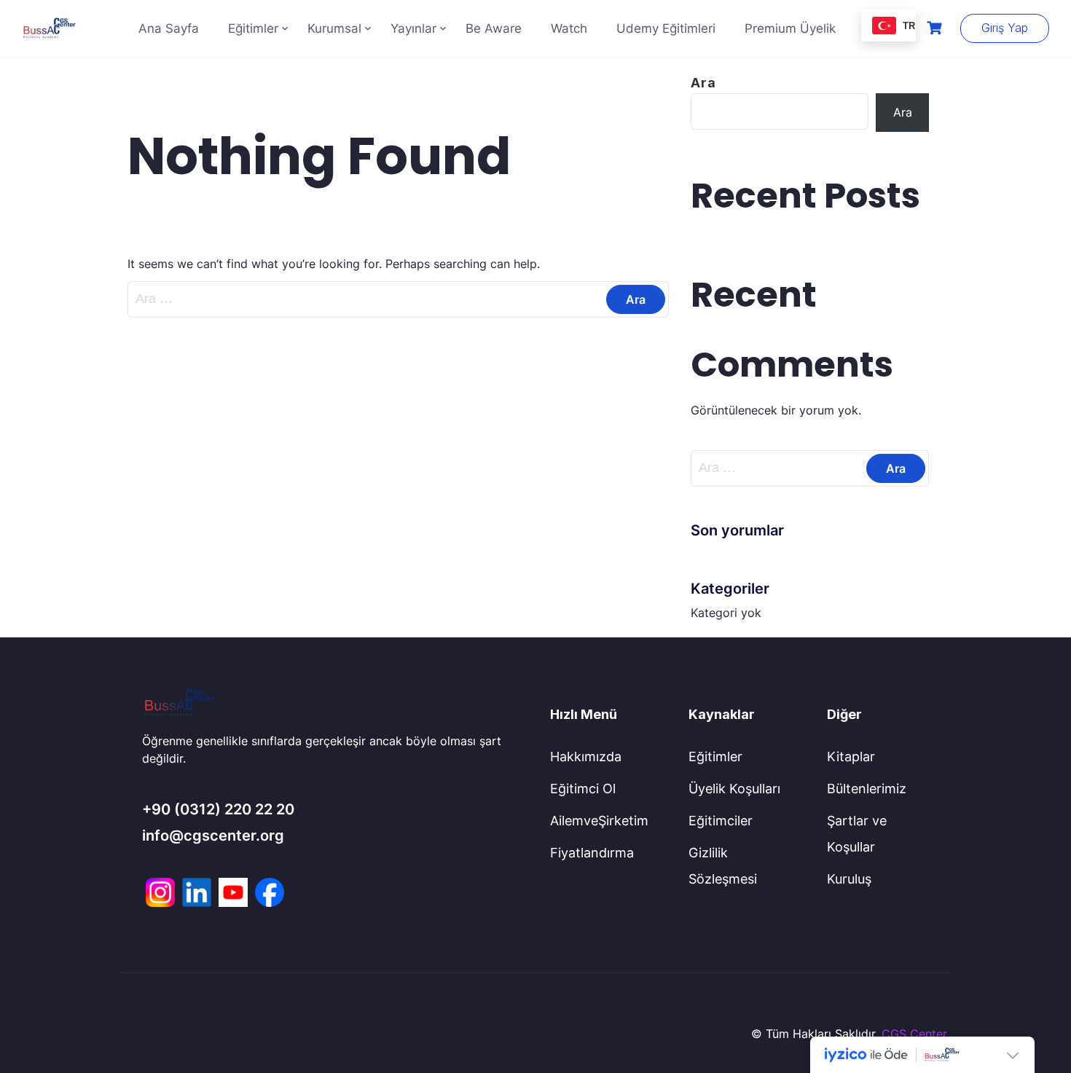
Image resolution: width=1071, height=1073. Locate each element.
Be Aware (494, 28)
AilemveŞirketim (599, 820)
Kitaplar (851, 756)
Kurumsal (334, 28)
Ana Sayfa (168, 28)
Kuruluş (849, 879)
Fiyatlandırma (592, 852)
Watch (569, 28)
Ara (703, 82)
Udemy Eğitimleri (665, 28)
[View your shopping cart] (936, 28)
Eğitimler (253, 28)
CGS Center (914, 1033)
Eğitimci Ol (583, 788)
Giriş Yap (1004, 27)
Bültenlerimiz (866, 788)
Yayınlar (413, 28)
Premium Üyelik (790, 28)
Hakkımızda (585, 756)
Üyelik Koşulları (734, 788)
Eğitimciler (720, 820)
